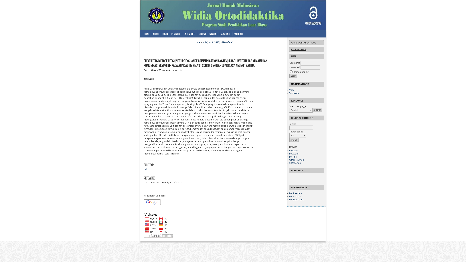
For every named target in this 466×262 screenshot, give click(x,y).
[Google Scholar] (152, 204)
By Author (294, 153)
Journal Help (298, 49)
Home (146, 33)
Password (294, 67)
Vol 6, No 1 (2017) (211, 42)
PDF (145, 169)
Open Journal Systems (303, 42)
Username (294, 62)
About (156, 33)
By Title (293, 156)
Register (175, 33)
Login (165, 33)
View (291, 90)
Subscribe (294, 93)
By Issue (293, 150)
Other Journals (296, 159)
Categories (295, 162)
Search (202, 33)
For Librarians (296, 199)
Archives (225, 33)
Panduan (238, 33)
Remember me (301, 72)
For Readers (295, 193)
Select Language (297, 106)
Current (214, 33)
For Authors (295, 196)
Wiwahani (227, 42)
